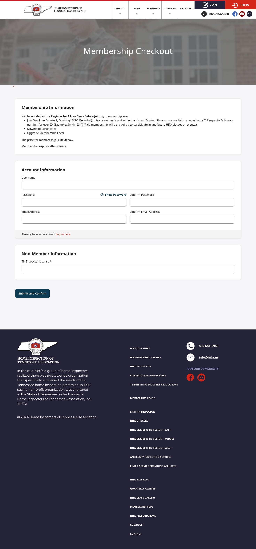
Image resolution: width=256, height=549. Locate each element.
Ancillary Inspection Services (150, 457)
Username (28, 178)
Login (244, 5)
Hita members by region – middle (152, 438)
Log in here (63, 234)
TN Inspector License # (37, 261)
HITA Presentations (143, 515)
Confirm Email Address (145, 212)
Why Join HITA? (140, 348)
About (120, 8)
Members (153, 8)
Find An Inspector (142, 411)
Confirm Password (142, 195)
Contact (187, 8)
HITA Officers (139, 420)
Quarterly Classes (143, 488)
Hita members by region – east (150, 429)
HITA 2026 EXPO (139, 479)
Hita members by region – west (151, 447)
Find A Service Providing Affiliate (153, 466)
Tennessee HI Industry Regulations (154, 384)
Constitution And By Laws (148, 375)
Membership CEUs (141, 506)
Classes (170, 8)
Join (137, 8)
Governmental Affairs (145, 357)
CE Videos (136, 524)
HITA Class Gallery (143, 497)
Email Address (31, 212)
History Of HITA (140, 366)
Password (28, 195)
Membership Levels (143, 398)
